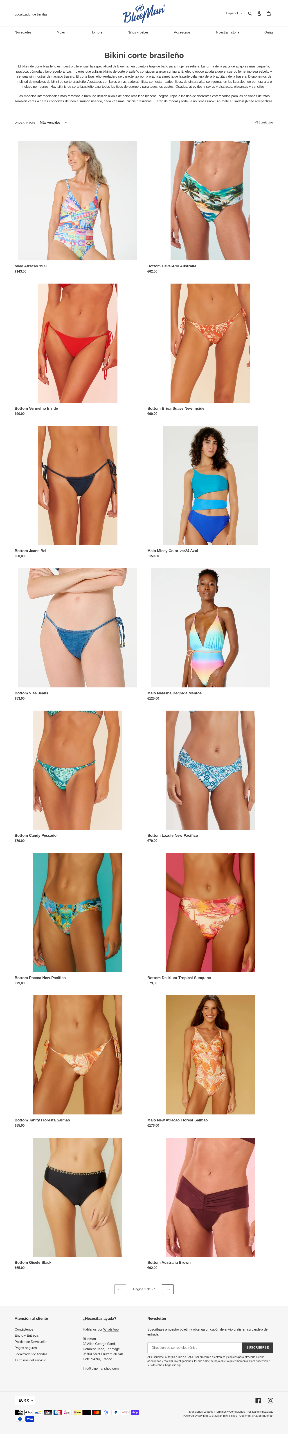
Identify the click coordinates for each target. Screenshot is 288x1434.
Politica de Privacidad (260, 1411)
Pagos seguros (26, 1348)
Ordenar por (25, 122)
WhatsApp (111, 1329)
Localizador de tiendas (31, 1354)
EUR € (24, 1400)
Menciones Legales (201, 1411)
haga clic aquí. (174, 1365)
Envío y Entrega (26, 1335)
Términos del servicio (30, 1360)
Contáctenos (24, 1329)
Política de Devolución (31, 1342)
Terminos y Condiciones (230, 1411)
